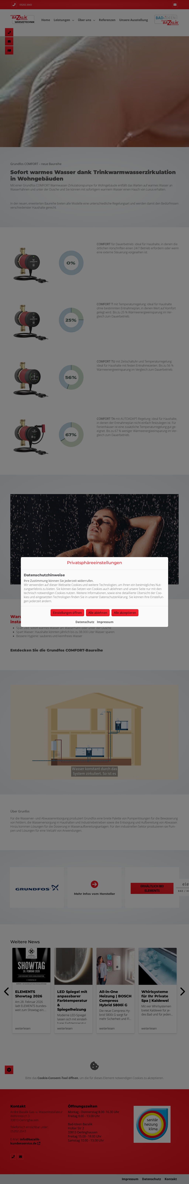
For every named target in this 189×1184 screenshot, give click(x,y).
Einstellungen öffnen (67, 613)
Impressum (105, 622)
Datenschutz (84, 622)
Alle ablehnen (97, 613)
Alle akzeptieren (125, 613)
